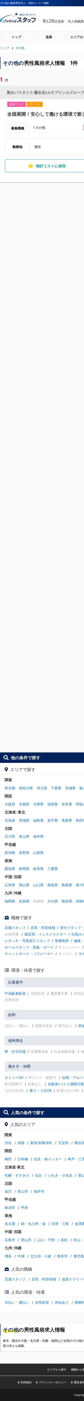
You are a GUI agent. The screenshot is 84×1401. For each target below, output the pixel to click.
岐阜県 (38, 868)
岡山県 (24, 885)
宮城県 (24, 820)
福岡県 (10, 901)
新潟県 (10, 852)
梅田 (8, 1159)
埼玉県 (42, 788)
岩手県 (52, 820)
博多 (8, 1256)
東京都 (10, 788)
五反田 (63, 1143)
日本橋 (23, 1159)
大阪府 (10, 804)
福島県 (38, 820)
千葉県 (56, 788)
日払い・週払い (17, 1302)
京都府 (24, 804)
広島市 (10, 1240)
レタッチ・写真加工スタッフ (27, 940)
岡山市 (26, 1240)
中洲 (21, 1256)
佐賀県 (24, 901)
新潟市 (10, 1207)
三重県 (52, 868)
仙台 (38, 1175)
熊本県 (67, 901)
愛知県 (10, 868)
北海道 (10, 820)
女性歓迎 (42, 1302)
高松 (64, 1240)
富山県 (24, 836)
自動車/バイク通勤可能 (66, 1084)
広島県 (10, 885)
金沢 (8, 1191)
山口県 (38, 885)
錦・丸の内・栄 (33, 1223)
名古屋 (10, 1223)
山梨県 (38, 852)
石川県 (10, 836)
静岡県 (24, 868)
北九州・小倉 (40, 1256)
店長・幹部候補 (43, 927)
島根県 (67, 885)
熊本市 (62, 1256)
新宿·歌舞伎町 (41, 1143)
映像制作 (62, 940)
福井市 (39, 1191)
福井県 (38, 836)
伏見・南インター (48, 1159)
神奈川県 (26, 788)
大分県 (52, 901)
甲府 (24, 1207)
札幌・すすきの (17, 1175)
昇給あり (62, 1302)
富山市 (23, 1191)
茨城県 (70, 788)
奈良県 (67, 804)
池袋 (21, 1143)
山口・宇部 (46, 1240)
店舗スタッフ (15, 927)
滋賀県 (52, 804)
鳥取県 (52, 885)
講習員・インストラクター (45, 934)
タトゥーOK (14, 1077)
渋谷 (8, 1143)
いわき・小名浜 (60, 1175)
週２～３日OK (40, 1090)
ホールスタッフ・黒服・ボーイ (29, 947)
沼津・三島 (60, 1223)
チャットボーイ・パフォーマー (29, 953)
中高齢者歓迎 (15, 993)
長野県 (24, 852)
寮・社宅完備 (15, 1051)
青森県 (67, 820)
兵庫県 (38, 804)
